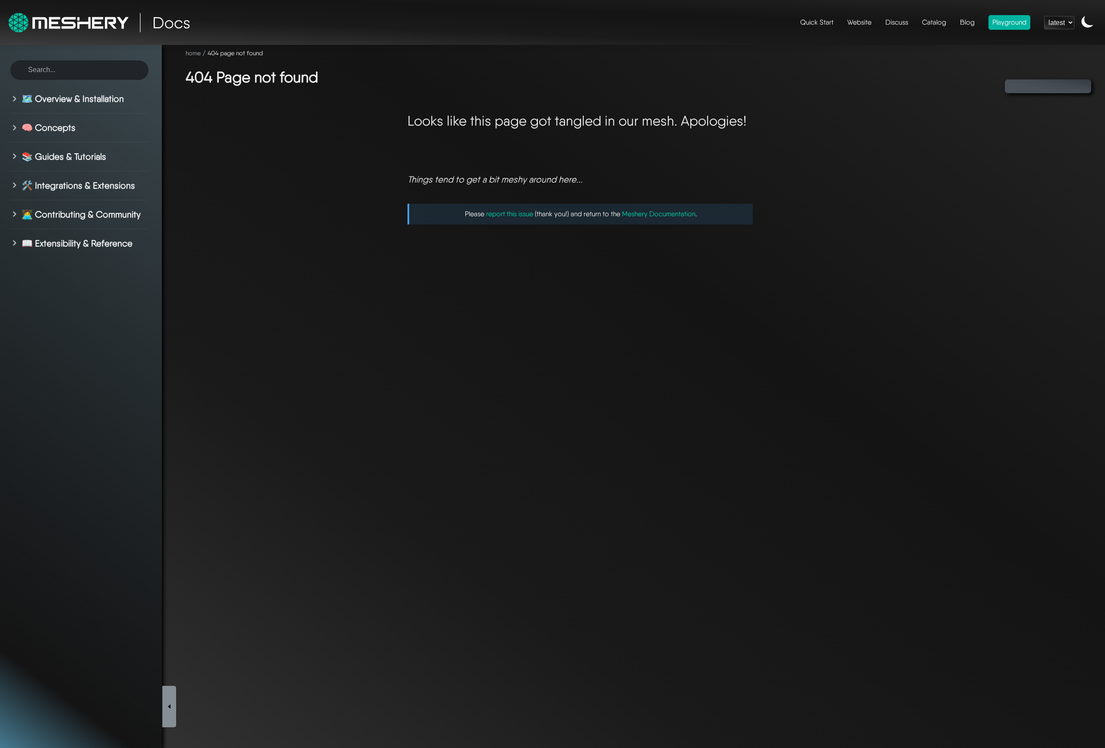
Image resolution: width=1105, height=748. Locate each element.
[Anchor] (328, 75)
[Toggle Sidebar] (169, 706)
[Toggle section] (16, 99)
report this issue (509, 214)
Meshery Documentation (658, 214)
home (193, 53)
